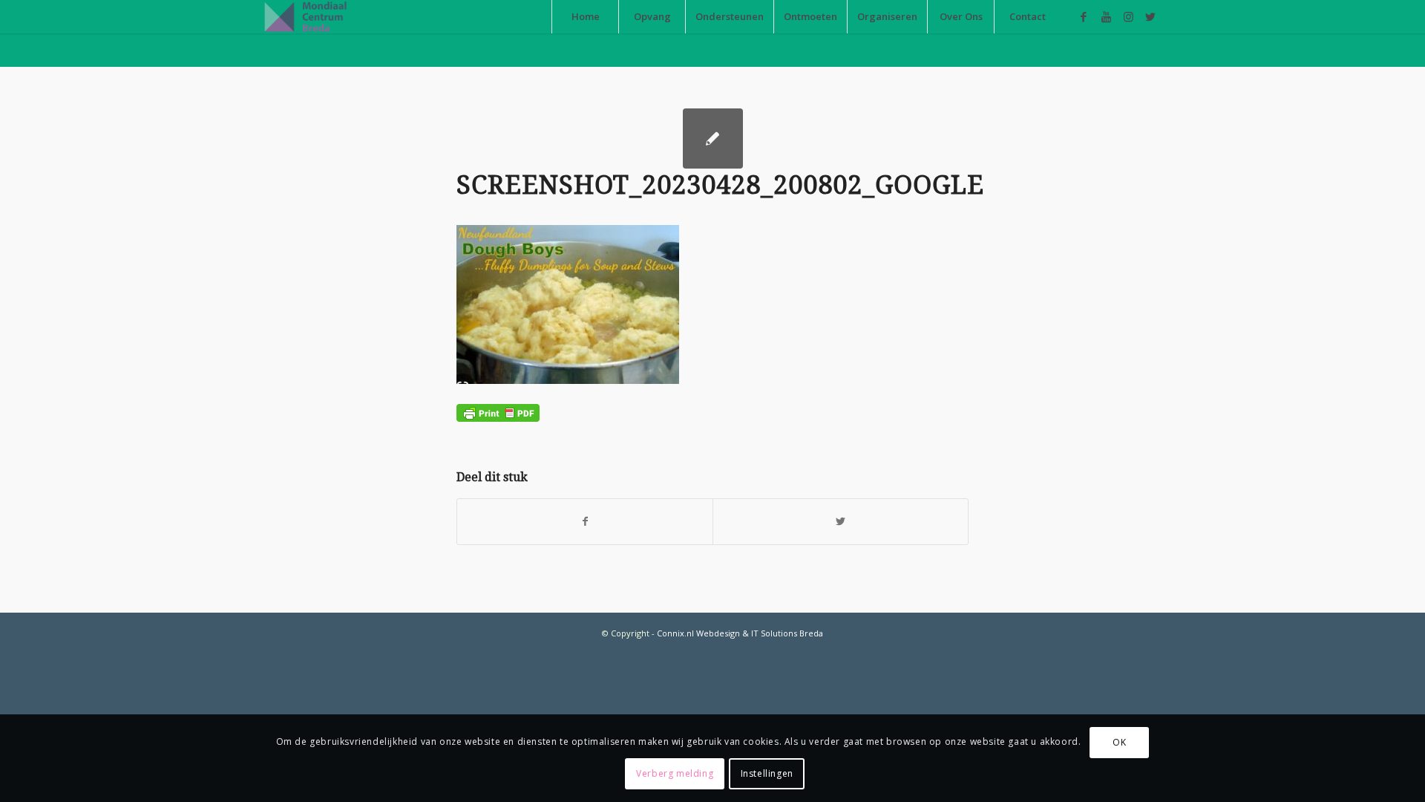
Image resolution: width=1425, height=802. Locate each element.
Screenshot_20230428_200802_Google (720, 185)
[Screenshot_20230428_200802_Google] (713, 138)
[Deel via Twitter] (840, 521)
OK (1119, 742)
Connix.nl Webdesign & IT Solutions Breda (740, 633)
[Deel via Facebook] (584, 521)
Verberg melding (674, 773)
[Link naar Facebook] (1083, 16)
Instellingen (767, 773)
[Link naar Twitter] (1150, 16)
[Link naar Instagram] (1128, 16)
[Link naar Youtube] (1106, 16)
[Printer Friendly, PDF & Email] (498, 411)
